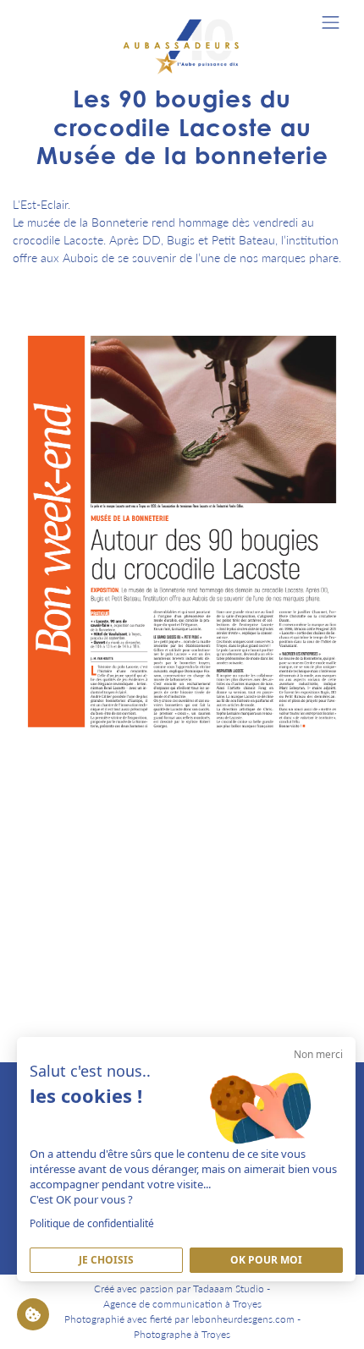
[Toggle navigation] (330, 22)
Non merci (318, 1054)
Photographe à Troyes (182, 1334)
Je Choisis (106, 1260)
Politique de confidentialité (92, 1223)
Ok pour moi (266, 1260)
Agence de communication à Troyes (182, 1304)
